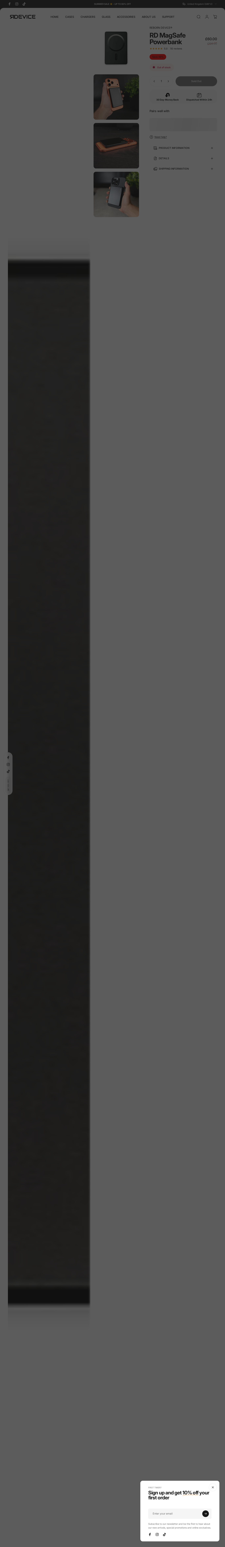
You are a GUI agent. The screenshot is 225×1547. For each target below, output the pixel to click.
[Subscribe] (205, 1513)
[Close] (213, 1487)
